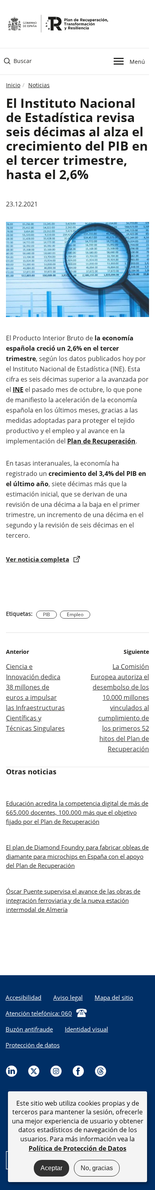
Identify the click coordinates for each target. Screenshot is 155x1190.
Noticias (39, 85)
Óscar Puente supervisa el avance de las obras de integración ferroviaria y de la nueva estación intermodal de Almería (73, 900)
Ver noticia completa (37, 559)
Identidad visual (86, 1029)
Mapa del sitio (114, 997)
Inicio (13, 85)
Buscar (18, 61)
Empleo (75, 614)
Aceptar (51, 1168)
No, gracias (97, 1168)
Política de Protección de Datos (77, 1148)
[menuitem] (68, 997)
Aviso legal (68, 997)
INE (18, 389)
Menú (137, 61)
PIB (46, 614)
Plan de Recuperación (101, 441)
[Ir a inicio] (57, 23)
